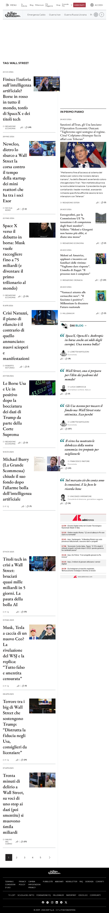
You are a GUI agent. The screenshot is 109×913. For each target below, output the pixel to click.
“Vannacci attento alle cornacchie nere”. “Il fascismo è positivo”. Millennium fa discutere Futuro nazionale (74, 299)
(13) (27, 296)
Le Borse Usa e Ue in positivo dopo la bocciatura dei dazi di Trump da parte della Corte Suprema (14, 408)
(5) (30, 506)
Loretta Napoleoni (78, 352)
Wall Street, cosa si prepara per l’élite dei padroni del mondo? (83, 374)
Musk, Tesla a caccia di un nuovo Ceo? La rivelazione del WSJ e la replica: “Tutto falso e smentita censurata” (15, 652)
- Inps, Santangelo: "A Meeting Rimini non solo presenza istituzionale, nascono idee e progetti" (82, 540)
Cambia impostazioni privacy (34, 884)
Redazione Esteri (70, 203)
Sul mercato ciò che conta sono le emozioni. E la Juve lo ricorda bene (84, 484)
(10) (25, 612)
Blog (31, 5)
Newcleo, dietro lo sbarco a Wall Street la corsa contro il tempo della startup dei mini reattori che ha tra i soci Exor (15, 172)
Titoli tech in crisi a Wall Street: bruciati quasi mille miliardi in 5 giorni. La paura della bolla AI (15, 581)
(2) (26, 209)
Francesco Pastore (79, 461)
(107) (70, 429)
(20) (25, 842)
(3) (27, 443)
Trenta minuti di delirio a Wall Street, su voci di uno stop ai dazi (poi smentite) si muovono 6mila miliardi (13, 803)
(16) (69, 503)
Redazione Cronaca (71, 280)
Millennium (39, 5)
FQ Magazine (49, 5)
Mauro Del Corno (7, 841)
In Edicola (24, 5)
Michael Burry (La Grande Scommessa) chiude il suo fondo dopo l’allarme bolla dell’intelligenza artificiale (17, 479)
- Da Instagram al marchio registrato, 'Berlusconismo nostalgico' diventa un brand (79, 570)
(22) (104, 280)
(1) (28, 367)
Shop (58, 5)
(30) (69, 468)
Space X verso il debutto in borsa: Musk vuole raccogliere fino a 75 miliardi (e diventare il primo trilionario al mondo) (14, 257)
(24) (25, 760)
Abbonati (79, 5)
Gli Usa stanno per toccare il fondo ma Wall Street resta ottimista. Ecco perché (83, 410)
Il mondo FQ (65, 5)
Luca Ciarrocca (77, 387)
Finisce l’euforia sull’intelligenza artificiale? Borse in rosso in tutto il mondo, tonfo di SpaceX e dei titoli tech (17, 99)
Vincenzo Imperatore (80, 496)
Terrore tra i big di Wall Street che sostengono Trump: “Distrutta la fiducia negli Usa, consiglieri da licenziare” (15, 726)
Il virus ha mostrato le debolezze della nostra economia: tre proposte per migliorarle (82, 447)
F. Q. (6, 506)
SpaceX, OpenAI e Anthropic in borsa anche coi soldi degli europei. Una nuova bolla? (84, 339)
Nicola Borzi (7, 209)
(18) (69, 359)
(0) (105, 202)
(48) (29, 127)
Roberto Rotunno (8, 367)
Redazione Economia (9, 127)
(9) (69, 394)
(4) (26, 686)
